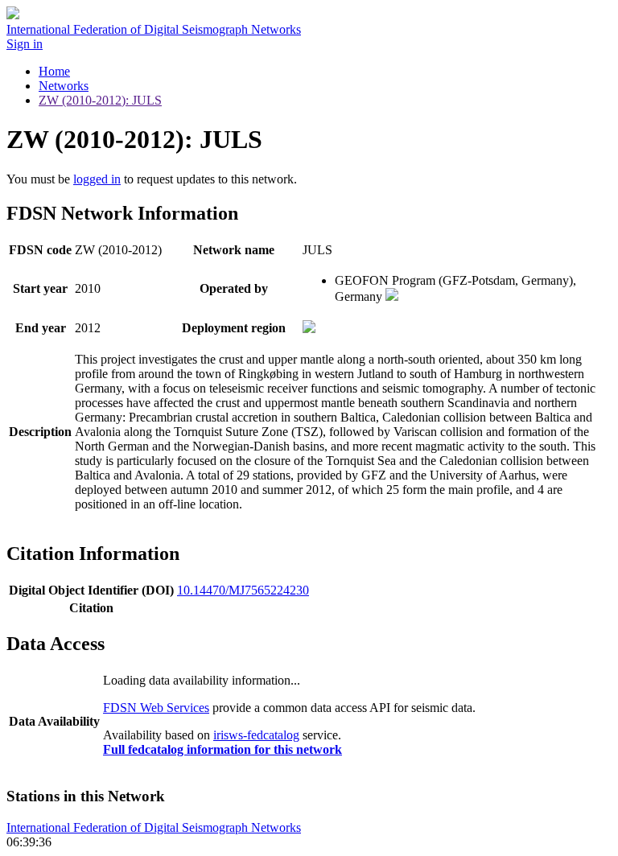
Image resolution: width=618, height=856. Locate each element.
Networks (64, 86)
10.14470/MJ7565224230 (243, 590)
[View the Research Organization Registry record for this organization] (391, 296)
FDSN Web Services (156, 707)
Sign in (24, 44)
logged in (97, 179)
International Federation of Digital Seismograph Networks (153, 827)
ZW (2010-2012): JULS (100, 100)
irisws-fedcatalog (256, 735)
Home (54, 71)
